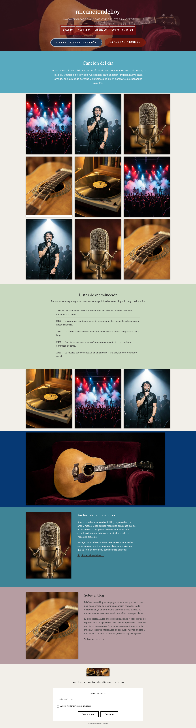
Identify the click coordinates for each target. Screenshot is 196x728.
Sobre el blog (122, 30)
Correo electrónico (98, 693)
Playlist (84, 30)
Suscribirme (88, 714)
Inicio (68, 30)
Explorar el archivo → (90, 555)
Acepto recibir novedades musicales (75, 705)
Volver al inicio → (94, 639)
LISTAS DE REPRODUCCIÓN (76, 42)
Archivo (101, 30)
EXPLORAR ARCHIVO (125, 41)
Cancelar (109, 714)
